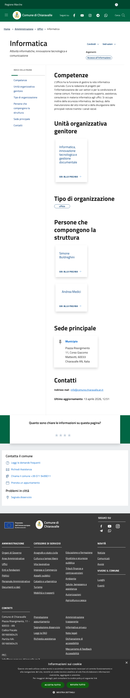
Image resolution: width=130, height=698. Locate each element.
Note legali (71, 633)
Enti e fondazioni (11, 570)
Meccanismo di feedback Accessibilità (79, 651)
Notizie (101, 553)
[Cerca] (123, 15)
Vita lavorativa (41, 564)
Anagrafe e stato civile (46, 553)
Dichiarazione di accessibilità (74, 641)
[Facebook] (73, 15)
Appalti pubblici (42, 575)
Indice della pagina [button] (23, 69)
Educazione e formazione (79, 552)
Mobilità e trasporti (44, 593)
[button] (65, 692)
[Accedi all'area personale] (116, 4)
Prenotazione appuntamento (42, 619)
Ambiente (71, 578)
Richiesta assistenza (45, 639)
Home (7, 29)
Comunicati (104, 558)
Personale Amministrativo (16, 581)
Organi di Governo (11, 553)
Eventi (101, 585)
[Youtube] (81, 15)
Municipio (71, 341)
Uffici (40, 29)
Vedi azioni (108, 44)
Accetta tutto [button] (53, 685)
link (95, 678)
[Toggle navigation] (6, 15)
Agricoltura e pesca (76, 600)
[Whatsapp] (104, 15)
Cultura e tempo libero (46, 558)
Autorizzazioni (73, 594)
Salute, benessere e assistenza (76, 586)
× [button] (126, 663)
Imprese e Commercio (45, 570)
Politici (5, 575)
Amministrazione (24, 29)
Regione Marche (13, 4)
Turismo (38, 587)
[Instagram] (89, 15)
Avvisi (101, 564)
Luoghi (101, 580)
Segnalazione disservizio (47, 627)
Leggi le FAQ (40, 633)
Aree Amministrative (13, 558)
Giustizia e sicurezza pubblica (77, 560)
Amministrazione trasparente (75, 619)
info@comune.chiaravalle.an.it (87, 390)
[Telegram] (97, 15)
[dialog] (65, 678)
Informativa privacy (76, 627)
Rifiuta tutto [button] (77, 684)
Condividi (91, 44)
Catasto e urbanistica (45, 581)
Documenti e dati (11, 587)
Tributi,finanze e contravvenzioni (74, 570)
